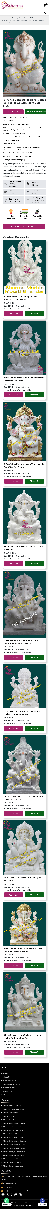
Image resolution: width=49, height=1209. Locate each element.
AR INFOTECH (29, 1206)
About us (6, 1077)
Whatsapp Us (34, 314)
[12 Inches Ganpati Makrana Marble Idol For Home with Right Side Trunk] (25, 63)
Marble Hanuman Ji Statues (13, 1159)
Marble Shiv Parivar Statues (13, 1127)
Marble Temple (8, 1116)
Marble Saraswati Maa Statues (14, 1130)
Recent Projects (9, 1088)
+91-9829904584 (9, 1183)
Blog (5, 1095)
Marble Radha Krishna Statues (14, 1141)
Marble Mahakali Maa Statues (14, 1144)
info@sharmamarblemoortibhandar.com (17, 1191)
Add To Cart (13, 314)
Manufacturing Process (12, 1084)
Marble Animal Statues (11, 1120)
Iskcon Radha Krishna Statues (14, 1155)
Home (14, 18)
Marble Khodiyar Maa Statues (14, 1152)
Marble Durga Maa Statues (13, 1166)
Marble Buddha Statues (12, 1105)
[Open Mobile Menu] (4, 13)
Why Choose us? (9, 1080)
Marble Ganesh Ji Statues (28, 18)
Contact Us (7, 1091)
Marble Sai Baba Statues (12, 1134)
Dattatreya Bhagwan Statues (14, 1109)
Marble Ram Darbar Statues (13, 1137)
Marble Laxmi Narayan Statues (14, 1148)
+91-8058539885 (9, 1188)
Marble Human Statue (11, 1113)
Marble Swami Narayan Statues (14, 1123)
